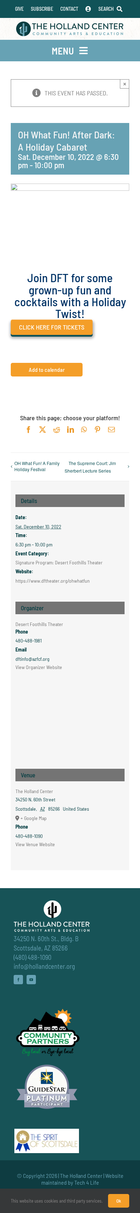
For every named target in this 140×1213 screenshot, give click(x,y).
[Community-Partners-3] (47, 1010)
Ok (118, 1201)
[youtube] (31, 979)
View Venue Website (35, 844)
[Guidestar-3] (47, 1064)
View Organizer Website (38, 667)
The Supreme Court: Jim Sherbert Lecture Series (90, 467)
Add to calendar (47, 370)
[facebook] (18, 979)
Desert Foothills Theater (39, 624)
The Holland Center (34, 791)
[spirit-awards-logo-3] (46, 1132)
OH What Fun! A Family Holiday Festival (37, 466)
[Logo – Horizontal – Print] (70, 25)
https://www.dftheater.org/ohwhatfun (52, 581)
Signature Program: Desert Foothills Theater (59, 562)
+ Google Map (33, 818)
